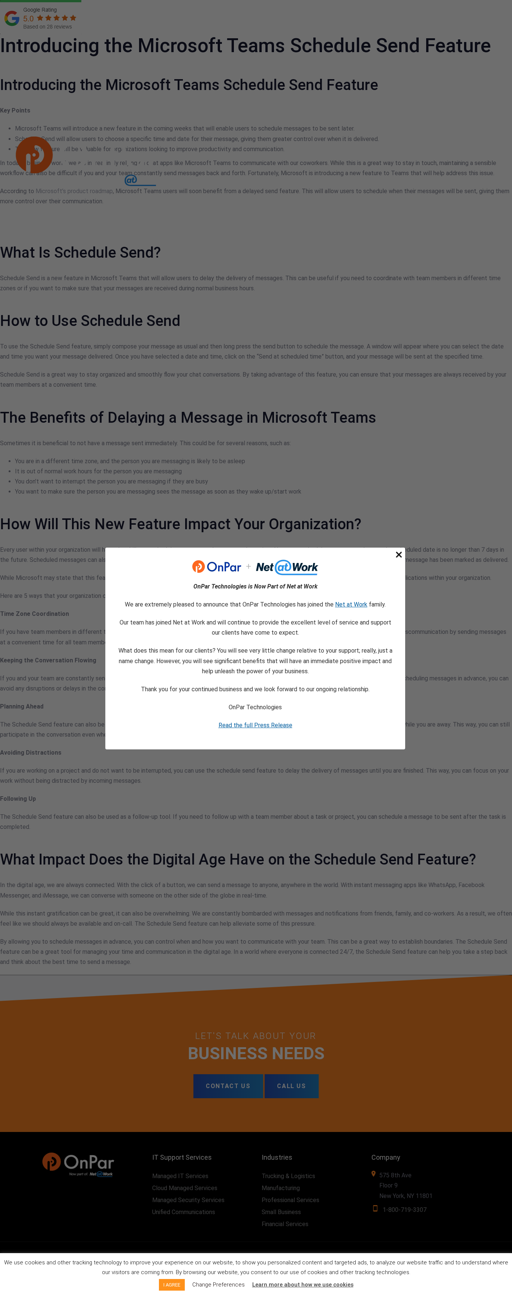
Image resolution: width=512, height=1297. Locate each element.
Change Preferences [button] (218, 1284)
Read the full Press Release (255, 725)
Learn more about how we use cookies (302, 1284)
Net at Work (351, 604)
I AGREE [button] (171, 1285)
